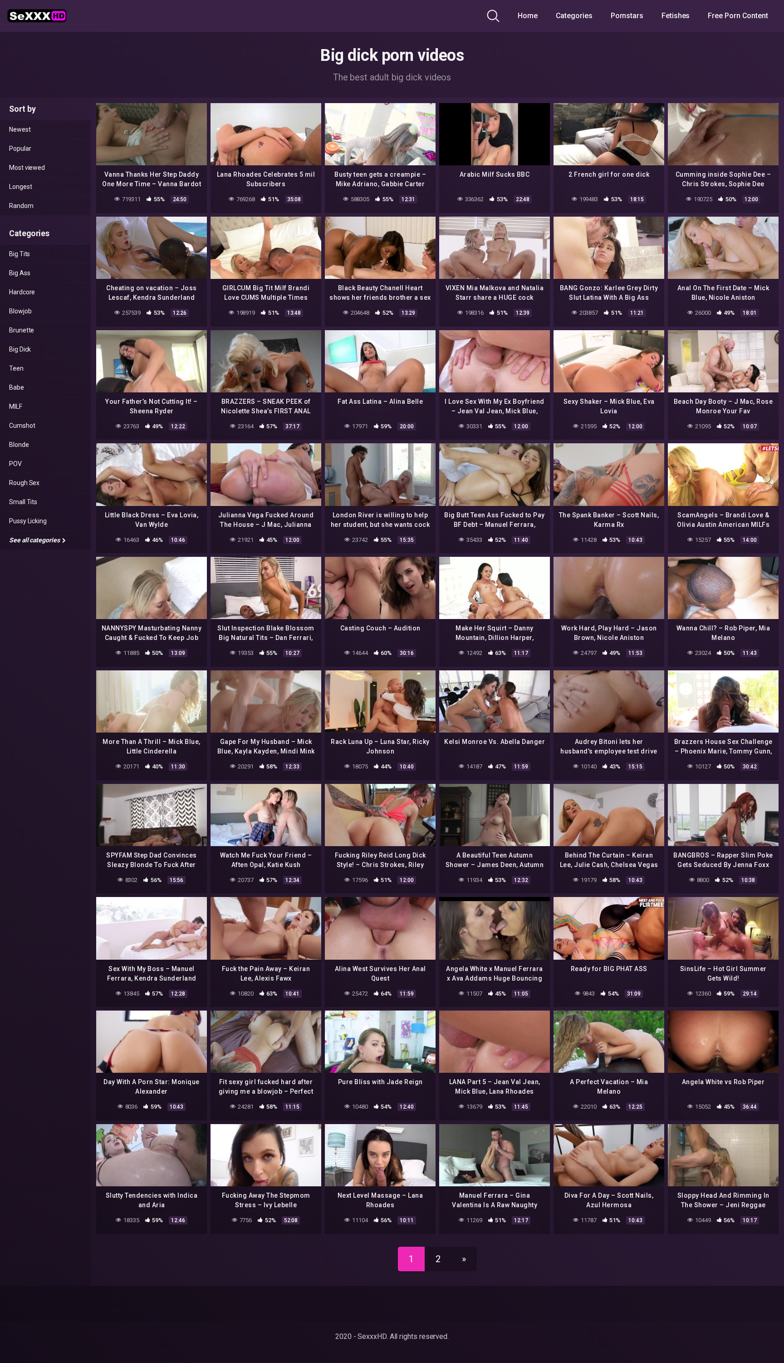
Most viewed (27, 167)
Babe (16, 387)
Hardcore (22, 292)
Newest (20, 129)
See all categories (35, 540)
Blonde (19, 444)
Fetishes (676, 15)
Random (21, 205)
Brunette (21, 330)
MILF (15, 406)
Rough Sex (24, 482)
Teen (16, 368)
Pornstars (627, 15)
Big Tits (19, 254)
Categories (574, 15)
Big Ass (19, 273)
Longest (20, 186)
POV (15, 463)
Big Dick (20, 349)
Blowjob (20, 311)
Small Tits (23, 502)
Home (528, 15)
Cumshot (22, 425)
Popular (20, 148)
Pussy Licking (28, 521)
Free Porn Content (738, 15)
